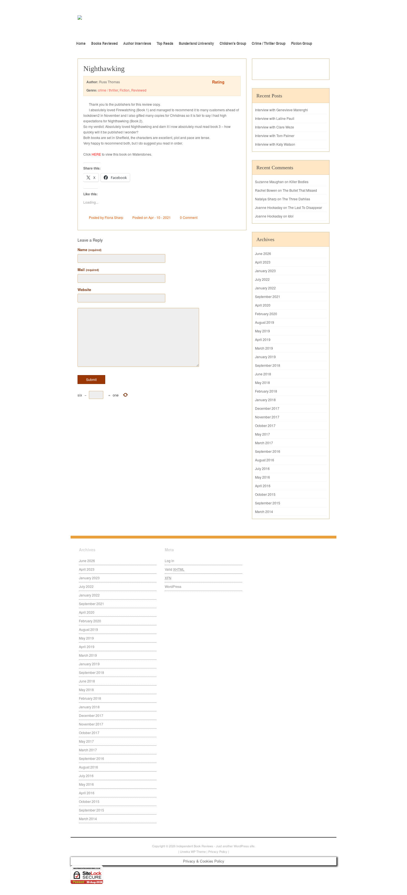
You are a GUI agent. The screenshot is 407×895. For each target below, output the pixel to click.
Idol (290, 216)
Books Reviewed (104, 43)
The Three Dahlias (296, 198)
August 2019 (264, 322)
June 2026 (263, 253)
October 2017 (265, 425)
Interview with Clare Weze (274, 127)
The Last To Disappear (305, 207)
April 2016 (263, 485)
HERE (96, 154)
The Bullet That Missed (300, 190)
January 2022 (265, 287)
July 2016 (262, 468)
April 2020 (263, 305)
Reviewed (138, 90)
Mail (88, 269)
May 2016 (262, 477)
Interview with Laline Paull (274, 118)
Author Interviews (137, 43)
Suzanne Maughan (269, 181)
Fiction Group (301, 43)
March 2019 (264, 348)
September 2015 (267, 502)
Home (81, 43)
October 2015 (265, 494)
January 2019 (265, 356)
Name (89, 249)
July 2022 (262, 279)
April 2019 (263, 339)
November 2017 (267, 416)
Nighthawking (104, 69)
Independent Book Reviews (194, 846)
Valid (174, 569)
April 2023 (263, 262)
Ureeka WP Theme (193, 851)
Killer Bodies (298, 181)
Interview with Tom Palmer (274, 135)
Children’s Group (233, 43)
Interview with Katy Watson (275, 144)
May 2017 (262, 434)
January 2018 (265, 399)
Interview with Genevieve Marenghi (281, 109)
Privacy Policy (217, 851)
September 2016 (267, 451)
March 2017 (264, 442)
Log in (169, 560)
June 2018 (263, 373)
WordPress (173, 586)
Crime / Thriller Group (268, 43)
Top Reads (165, 43)
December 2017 (267, 408)
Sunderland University (196, 43)
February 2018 (266, 391)
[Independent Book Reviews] (140, 27)
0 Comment (188, 217)
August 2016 (264, 459)
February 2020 (266, 313)
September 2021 (267, 296)
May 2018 (262, 382)
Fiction (125, 90)
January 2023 (265, 270)
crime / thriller (108, 90)
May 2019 (262, 330)
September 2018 (267, 365)
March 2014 (264, 511)
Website (84, 289)
